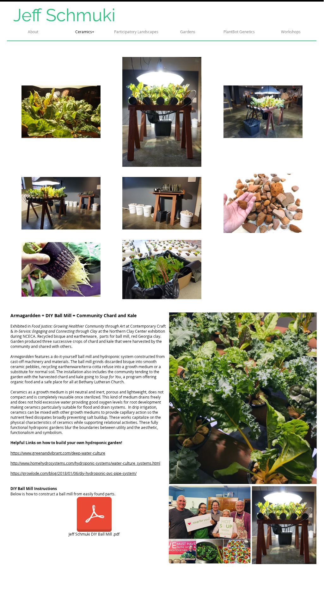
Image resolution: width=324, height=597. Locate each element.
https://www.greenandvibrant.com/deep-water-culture (57, 453)
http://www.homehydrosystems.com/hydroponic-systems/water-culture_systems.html (85, 463)
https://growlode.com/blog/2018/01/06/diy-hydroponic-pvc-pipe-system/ (73, 473)
